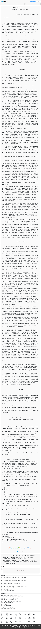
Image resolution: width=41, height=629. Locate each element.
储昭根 (29, 619)
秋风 (20, 618)
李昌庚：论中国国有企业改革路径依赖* (7, 578)
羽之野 (2, 622)
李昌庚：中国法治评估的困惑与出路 (7, 584)
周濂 (2, 617)
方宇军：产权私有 (4, 604)
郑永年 (11, 613)
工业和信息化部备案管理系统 (20, 627)
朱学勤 (20, 621)
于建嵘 (11, 614)
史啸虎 (11, 618)
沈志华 (2, 615)
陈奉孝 (20, 617)
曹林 (24, 613)
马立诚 (29, 614)
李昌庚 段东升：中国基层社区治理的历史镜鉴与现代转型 (10, 583)
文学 (34, 4)
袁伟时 (7, 618)
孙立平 (11, 622)
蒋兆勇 (7, 619)
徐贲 (20, 614)
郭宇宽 (25, 614)
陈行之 (7, 613)
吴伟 (11, 619)
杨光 (15, 622)
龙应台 (16, 613)
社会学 (22, 4)
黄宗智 (7, 614)
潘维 (24, 621)
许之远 (2, 621)
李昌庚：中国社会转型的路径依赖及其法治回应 (9, 587)
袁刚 (6, 621)
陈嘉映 (2, 614)
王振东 (34, 617)
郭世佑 (25, 617)
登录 (20, 570)
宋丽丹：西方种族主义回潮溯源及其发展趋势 (8, 599)
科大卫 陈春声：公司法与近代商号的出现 (8, 608)
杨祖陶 (34, 614)
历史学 (38, 4)
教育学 (31, 4)
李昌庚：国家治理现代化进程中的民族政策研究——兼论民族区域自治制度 (13, 577)
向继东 (7, 615)
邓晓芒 (11, 617)
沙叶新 (16, 619)
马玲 (29, 617)
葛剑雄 (25, 619)
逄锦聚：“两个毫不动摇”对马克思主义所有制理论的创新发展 (11, 595)
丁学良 (20, 613)
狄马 (2, 618)
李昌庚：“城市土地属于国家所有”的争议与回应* (9, 581)
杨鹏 (6, 617)
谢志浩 (7, 622)
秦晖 (2, 613)
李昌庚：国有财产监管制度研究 (6, 589)
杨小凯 (11, 621)
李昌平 (20, 615)
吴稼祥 (34, 619)
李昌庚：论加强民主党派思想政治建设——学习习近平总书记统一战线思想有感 (14, 580)
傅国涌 (34, 613)
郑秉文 (29, 621)
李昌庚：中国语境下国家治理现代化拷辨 (8, 590)
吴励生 (16, 621)
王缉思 (16, 617)
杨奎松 (29, 615)
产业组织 (12, 537)
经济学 (9, 4)
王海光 (34, 615)
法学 (5, 4)
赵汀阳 (11, 615)
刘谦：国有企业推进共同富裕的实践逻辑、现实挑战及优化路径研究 (12, 596)
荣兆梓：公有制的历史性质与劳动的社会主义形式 (9, 598)
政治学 (13, 4)
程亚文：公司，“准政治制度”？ (6, 605)
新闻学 (26, 4)
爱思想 (4, 2)
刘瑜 (20, 619)
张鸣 (24, 615)
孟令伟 (29, 618)
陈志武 (16, 614)
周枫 (2, 619)
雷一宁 (34, 618)
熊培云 (16, 618)
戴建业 (16, 615)
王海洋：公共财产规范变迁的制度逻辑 (7, 602)
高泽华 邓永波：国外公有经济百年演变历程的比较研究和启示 (11, 601)
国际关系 (17, 4)
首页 (2, 4)
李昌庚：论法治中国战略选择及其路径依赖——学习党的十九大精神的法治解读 (14, 586)
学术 (5, 537)
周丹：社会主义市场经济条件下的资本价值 (8, 607)
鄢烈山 (29, 613)
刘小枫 (25, 618)
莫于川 (34, 621)
